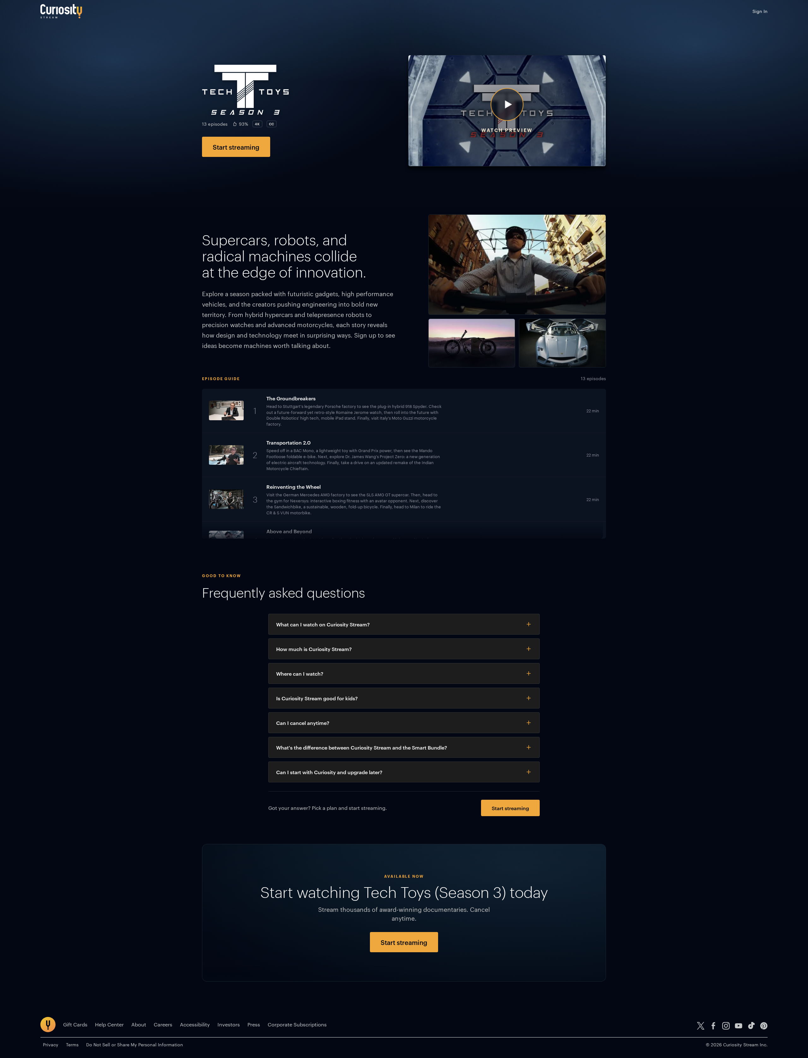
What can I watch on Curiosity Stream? (323, 624)
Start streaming (236, 146)
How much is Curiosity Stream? (314, 648)
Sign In (760, 11)
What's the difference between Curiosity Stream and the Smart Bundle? (361, 747)
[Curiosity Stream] (61, 11)
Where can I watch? (299, 673)
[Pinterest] (764, 1025)
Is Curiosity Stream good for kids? (317, 698)
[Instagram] (726, 1025)
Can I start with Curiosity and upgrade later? (329, 771)
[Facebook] (713, 1025)
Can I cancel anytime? (302, 722)
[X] (700, 1025)
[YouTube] (738, 1025)
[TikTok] (751, 1025)
